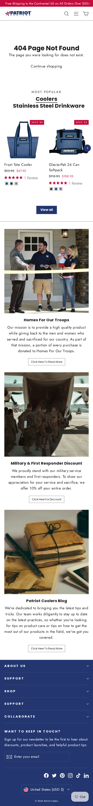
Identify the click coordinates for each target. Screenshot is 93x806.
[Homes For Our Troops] (46, 271)
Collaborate (19, 716)
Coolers (46, 99)
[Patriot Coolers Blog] (46, 552)
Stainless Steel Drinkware (49, 105)
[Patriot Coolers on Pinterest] (62, 775)
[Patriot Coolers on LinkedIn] (86, 775)
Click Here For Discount (46, 499)
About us (15, 666)
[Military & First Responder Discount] (46, 414)
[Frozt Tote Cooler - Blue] (6, 183)
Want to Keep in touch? (32, 731)
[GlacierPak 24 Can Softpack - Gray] (51, 188)
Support (14, 678)
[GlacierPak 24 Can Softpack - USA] (60, 188)
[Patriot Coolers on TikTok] (78, 775)
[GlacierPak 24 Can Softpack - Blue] (56, 188)
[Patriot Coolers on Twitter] (54, 775)
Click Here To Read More (46, 362)
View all (46, 210)
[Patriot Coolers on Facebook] (46, 775)
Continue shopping (46, 66)
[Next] (87, 148)
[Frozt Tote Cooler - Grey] (16, 183)
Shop (10, 691)
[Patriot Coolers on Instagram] (70, 775)
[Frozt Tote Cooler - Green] (11, 183)
